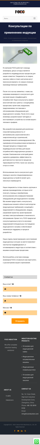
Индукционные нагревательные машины (29, 359)
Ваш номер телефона (11, 296)
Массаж (6, 308)
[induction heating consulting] (20, 55)
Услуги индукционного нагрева (17, 38)
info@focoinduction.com (20, 4)
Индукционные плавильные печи (29, 368)
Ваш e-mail (7, 284)
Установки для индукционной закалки (28, 377)
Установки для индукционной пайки (28, 349)
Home (5, 38)
